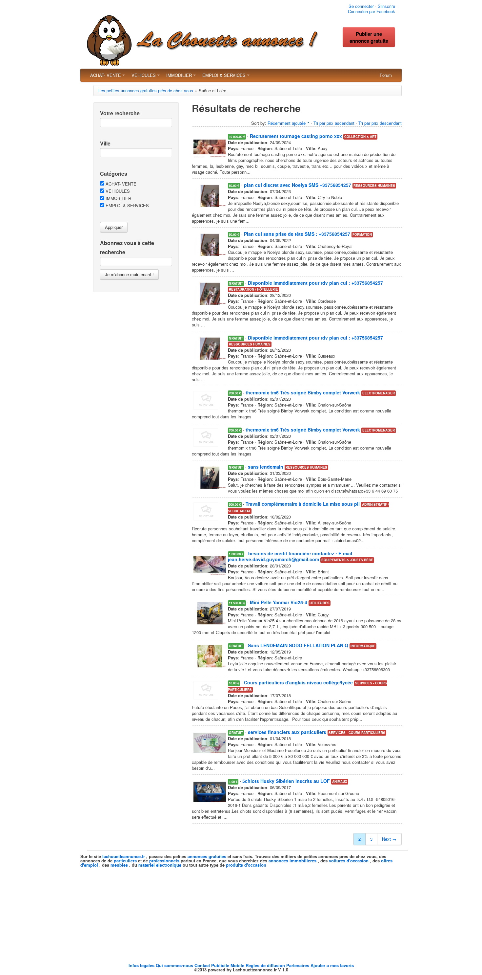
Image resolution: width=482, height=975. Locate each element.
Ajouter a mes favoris (332, 965)
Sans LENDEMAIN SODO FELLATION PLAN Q (298, 645)
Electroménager (378, 393)
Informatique (363, 646)
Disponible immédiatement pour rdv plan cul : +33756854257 (315, 282)
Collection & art (360, 136)
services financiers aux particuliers (287, 732)
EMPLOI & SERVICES (224, 75)
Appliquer (114, 227)
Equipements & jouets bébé (347, 560)
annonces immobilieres (292, 860)
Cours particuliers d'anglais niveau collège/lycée (298, 682)
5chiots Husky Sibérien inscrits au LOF (286, 781)
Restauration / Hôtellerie (253, 289)
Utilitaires (320, 603)
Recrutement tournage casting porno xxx (296, 136)
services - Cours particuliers (357, 732)
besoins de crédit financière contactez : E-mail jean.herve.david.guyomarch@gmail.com (290, 556)
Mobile (238, 965)
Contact (202, 965)
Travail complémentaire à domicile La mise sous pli (303, 503)
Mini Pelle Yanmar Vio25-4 (278, 602)
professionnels (164, 860)
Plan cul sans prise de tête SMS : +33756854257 (297, 234)
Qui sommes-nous (175, 965)
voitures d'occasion (349, 860)
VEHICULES (143, 75)
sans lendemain (265, 466)
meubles (119, 865)
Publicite (221, 965)
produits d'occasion (246, 865)
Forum (386, 75)
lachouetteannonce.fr (123, 856)
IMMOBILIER (179, 75)
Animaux (339, 781)
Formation (362, 234)
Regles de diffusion (266, 965)
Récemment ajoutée (287, 123)
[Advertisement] (241, 913)
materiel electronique (159, 865)
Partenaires (298, 965)
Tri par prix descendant (380, 123)
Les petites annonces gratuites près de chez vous (145, 90)
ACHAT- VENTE (105, 75)
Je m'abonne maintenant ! (129, 274)
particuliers (125, 860)
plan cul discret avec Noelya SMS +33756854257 (297, 185)
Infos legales (142, 965)
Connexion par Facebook (371, 11)
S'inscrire (386, 6)
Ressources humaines (374, 185)
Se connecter (361, 6)
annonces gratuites (207, 856)
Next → (389, 839)
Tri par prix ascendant (333, 123)
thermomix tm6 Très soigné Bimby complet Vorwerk (303, 392)
